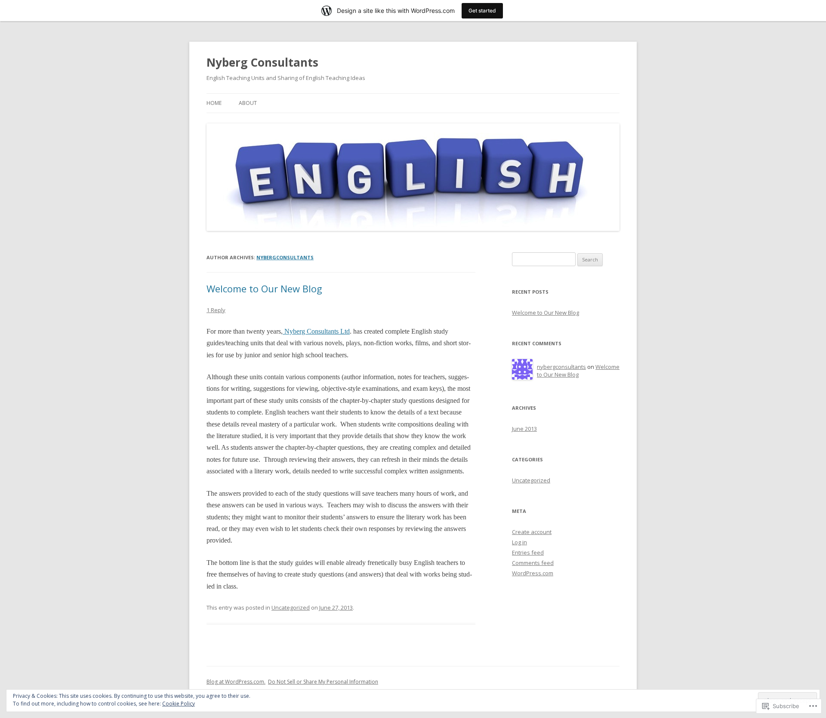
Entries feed (528, 552)
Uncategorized (290, 607)
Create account (532, 532)
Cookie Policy (178, 703)
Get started (482, 10)
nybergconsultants (285, 257)
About (248, 103)
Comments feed (533, 563)
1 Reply (215, 310)
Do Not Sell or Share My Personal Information (323, 681)
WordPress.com (532, 573)
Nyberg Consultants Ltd (316, 331)
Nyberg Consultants (262, 62)
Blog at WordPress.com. (235, 681)
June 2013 (524, 429)
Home (214, 103)
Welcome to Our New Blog (264, 288)
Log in (519, 542)
